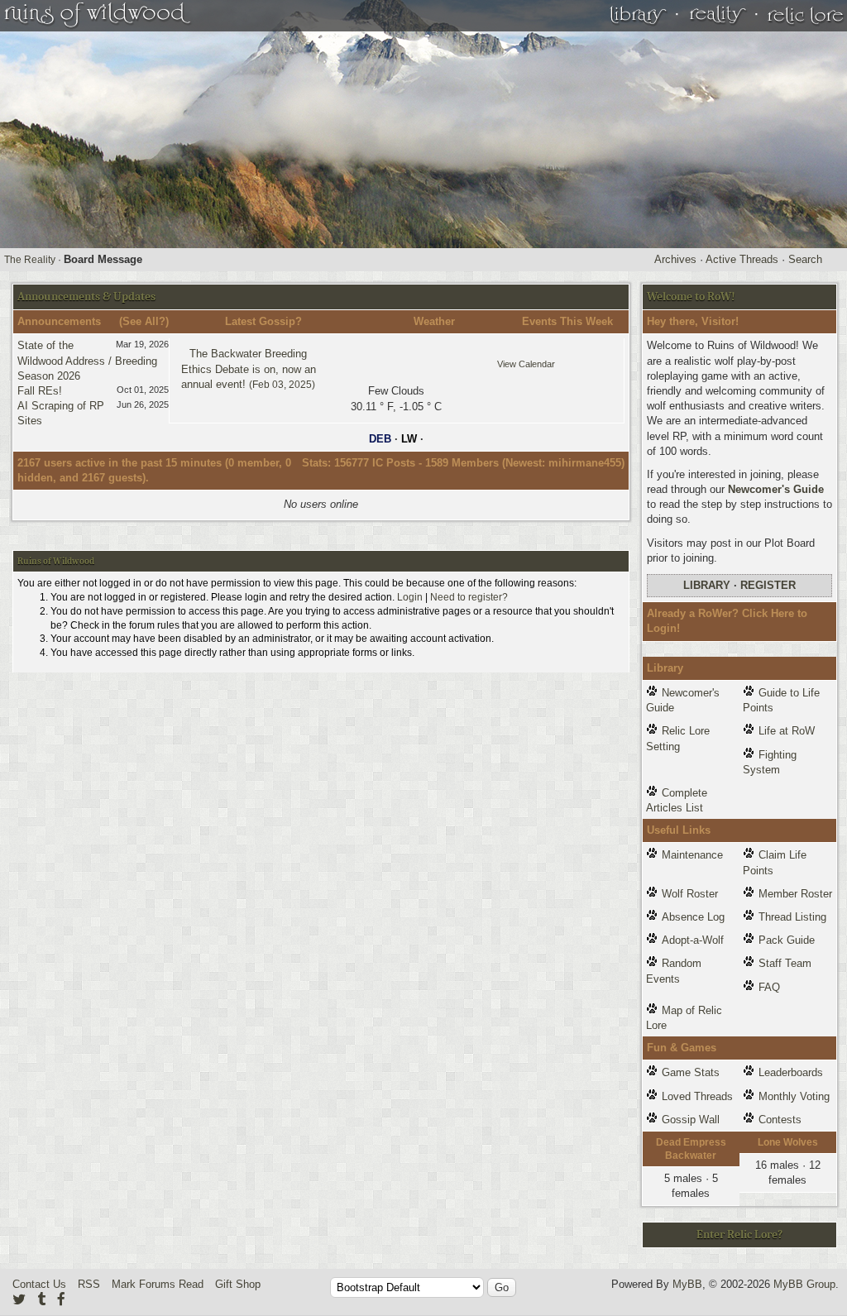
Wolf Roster (690, 894)
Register (768, 585)
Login (410, 597)
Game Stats (691, 1072)
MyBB (687, 1284)
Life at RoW (786, 731)
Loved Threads (697, 1096)
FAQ (769, 987)
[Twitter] (19, 1299)
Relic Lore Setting (678, 738)
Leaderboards (790, 1072)
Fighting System (770, 762)
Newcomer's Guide (776, 489)
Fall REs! (39, 391)
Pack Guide (786, 940)
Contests (780, 1119)
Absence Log (693, 917)
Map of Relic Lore (684, 1017)
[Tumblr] (41, 1299)
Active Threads (742, 259)
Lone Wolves (788, 1142)
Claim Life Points (774, 862)
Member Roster (795, 894)
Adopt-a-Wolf (693, 940)
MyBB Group (804, 1284)
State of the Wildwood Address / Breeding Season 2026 (87, 360)
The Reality (29, 260)
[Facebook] (61, 1299)
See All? (143, 321)
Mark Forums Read (157, 1284)
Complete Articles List (676, 800)
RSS (89, 1284)
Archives (675, 259)
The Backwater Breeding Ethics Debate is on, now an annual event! (248, 368)
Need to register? (469, 597)
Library (706, 585)
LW (409, 439)
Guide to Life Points (781, 700)
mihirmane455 (584, 463)
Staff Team (784, 963)
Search (805, 259)
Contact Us (39, 1284)
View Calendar (526, 364)
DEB (380, 439)
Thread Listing (792, 917)
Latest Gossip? (263, 321)
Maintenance (692, 855)
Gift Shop (238, 1284)
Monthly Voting (794, 1096)
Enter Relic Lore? (739, 1234)
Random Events (673, 970)
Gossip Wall (691, 1119)
